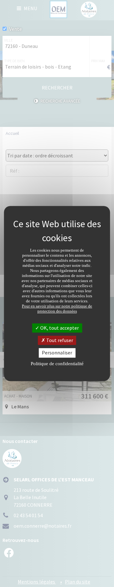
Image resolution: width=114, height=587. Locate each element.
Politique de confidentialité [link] (57, 363)
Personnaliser (57, 353)
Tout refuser (59, 340)
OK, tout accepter (59, 328)
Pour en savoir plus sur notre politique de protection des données (57, 308)
